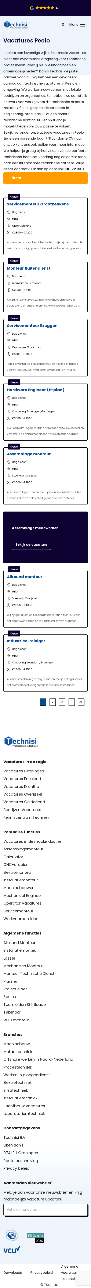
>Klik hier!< (75, 169)
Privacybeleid (41, 1272)
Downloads (12, 1272)
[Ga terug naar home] (15, 24)
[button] (45, 8)
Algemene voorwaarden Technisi (72, 1272)
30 (81, 702)
